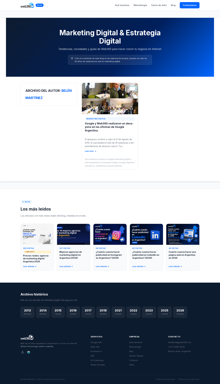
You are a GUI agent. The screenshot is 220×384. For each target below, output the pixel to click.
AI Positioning (97, 360)
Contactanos (190, 5)
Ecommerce (96, 351)
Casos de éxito (159, 5)
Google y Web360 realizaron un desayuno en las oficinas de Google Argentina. (109, 127)
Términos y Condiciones (188, 379)
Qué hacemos (122, 5)
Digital (111, 159)
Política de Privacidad (165, 379)
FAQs (131, 365)
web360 (88, 166)
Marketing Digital (122, 159)
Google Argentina (126, 162)
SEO (92, 356)
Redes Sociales (98, 365)
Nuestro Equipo (136, 356)
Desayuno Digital (110, 162)
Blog (39, 5)
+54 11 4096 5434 (176, 347)
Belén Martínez (115, 166)
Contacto (133, 360)
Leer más (89, 151)
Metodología (140, 5)
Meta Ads (95, 347)
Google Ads (96, 342)
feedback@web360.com (179, 342)
